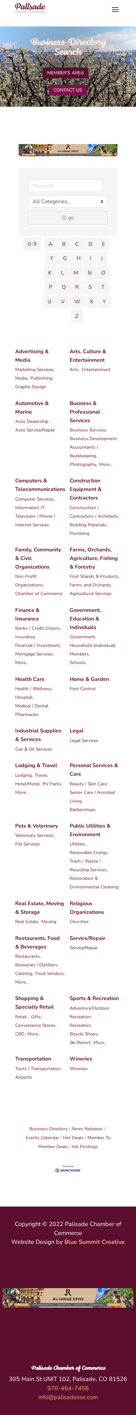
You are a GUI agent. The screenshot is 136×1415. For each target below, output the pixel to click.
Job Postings (85, 1146)
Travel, (41, 775)
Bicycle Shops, (84, 1034)
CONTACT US (67, 90)
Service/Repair (87, 938)
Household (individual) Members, (93, 649)
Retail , (22, 1017)
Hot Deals (73, 1138)
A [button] (50, 244)
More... (106, 464)
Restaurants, (28, 956)
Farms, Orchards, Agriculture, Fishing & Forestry (94, 558)
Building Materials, (89, 525)
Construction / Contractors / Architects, (94, 511)
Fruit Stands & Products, (94, 576)
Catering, (24, 973)
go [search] (71, 217)
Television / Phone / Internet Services (35, 520)
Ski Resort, (80, 1042)
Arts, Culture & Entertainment (88, 356)
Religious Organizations (87, 908)
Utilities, (78, 844)
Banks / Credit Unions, (38, 628)
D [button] (90, 244)
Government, (83, 637)
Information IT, (30, 507)
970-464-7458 (68, 1388)
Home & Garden (89, 679)
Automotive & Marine (32, 408)
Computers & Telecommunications (40, 485)
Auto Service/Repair (35, 430)
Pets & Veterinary (36, 826)
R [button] (77, 287)
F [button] (52, 258)
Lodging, (24, 775)
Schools (78, 662)
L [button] (62, 273)
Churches (79, 921)
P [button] (50, 287)
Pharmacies (27, 714)
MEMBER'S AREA (65, 73)
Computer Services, (34, 499)
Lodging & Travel (36, 765)
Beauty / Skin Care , (89, 784)
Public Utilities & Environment (90, 830)
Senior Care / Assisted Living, (92, 796)
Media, (21, 378)
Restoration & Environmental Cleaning (94, 882)
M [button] (76, 273)
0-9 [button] (32, 244)
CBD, (20, 1034)
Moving (48, 921)
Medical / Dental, (32, 706)
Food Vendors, (50, 973)
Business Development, (94, 438)
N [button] (90, 273)
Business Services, (88, 430)
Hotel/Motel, (28, 784)
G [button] (65, 258)
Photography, (83, 464)
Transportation (33, 1058)
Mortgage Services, (34, 654)
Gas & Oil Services (33, 749)
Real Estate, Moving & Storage (39, 908)
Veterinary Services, (34, 835)
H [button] (79, 258)
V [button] (63, 301)
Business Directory (48, 1129)
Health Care (30, 679)
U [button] (49, 301)
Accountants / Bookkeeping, (84, 451)
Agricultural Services (91, 593)
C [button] (77, 244)
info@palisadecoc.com (68, 1397)
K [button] (49, 273)
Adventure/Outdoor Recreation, (90, 1012)
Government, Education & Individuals (85, 619)
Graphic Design (30, 387)
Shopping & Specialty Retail (34, 1003)
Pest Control (83, 689)
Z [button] (76, 316)
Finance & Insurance (27, 614)
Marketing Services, (34, 369)
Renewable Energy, (89, 852)
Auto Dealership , (33, 421)
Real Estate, (27, 921)
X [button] (91, 301)
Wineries (81, 1058)
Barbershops (83, 809)
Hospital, (24, 697)
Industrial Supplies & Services (38, 735)
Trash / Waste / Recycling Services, (89, 865)
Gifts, (36, 1017)
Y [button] (104, 301)
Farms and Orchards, (91, 585)
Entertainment (96, 369)
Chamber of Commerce (38, 593)
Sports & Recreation (94, 998)
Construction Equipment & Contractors (86, 489)
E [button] (103, 244)
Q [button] (64, 287)
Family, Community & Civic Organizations (38, 558)
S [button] (90, 287)
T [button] (103, 287)
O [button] (103, 273)
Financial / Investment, (38, 645)
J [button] (102, 258)
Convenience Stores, (35, 1025)
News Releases (87, 1129)
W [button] (77, 301)
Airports (23, 1077)
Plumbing (79, 533)
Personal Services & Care (94, 770)
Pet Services (27, 844)
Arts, (75, 369)
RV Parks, (52, 784)
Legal (77, 730)
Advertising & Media (32, 356)
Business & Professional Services (85, 412)
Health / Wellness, (34, 689)
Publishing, (41, 378)
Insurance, (25, 637)
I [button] (90, 258)
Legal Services (84, 740)
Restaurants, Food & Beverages (37, 942)
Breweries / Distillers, (36, 965)
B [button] (64, 244)
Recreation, (81, 1025)
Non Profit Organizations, (29, 580)
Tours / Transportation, (38, 1068)
